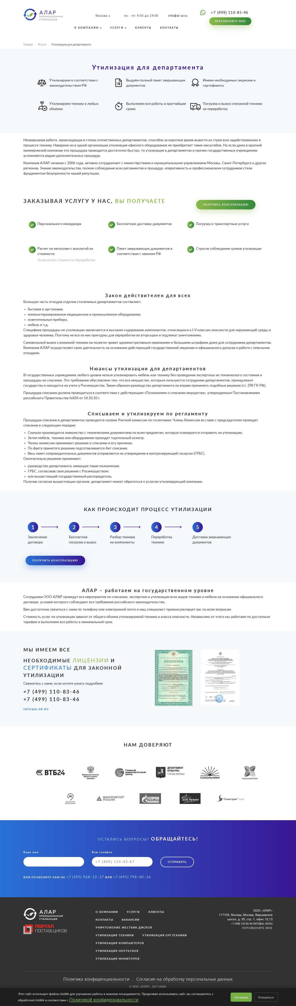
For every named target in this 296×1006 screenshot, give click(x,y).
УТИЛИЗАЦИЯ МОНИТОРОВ (118, 958)
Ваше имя (30, 852)
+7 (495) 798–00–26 (132, 877)
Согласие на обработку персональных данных (184, 978)
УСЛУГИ (117, 27)
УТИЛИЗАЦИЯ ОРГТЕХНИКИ (164, 935)
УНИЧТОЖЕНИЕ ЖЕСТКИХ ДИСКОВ (124, 927)
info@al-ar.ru (178, 15)
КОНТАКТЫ (169, 27)
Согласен (241, 997)
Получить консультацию (226, 204)
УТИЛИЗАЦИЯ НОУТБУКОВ (117, 951)
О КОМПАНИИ (86, 27)
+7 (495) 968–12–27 (85, 877)
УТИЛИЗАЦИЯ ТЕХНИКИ (115, 935)
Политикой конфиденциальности (103, 999)
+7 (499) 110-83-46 (229, 12)
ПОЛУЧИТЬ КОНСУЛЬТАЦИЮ (55, 560)
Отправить (177, 862)
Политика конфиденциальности (96, 978)
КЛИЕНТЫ (143, 27)
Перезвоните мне (230, 21)
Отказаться (266, 997)
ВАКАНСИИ (130, 920)
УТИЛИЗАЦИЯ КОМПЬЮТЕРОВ (120, 943)
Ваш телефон (102, 852)
